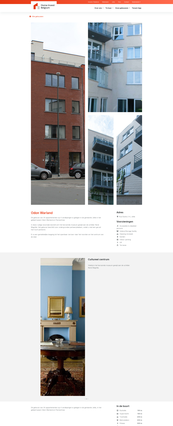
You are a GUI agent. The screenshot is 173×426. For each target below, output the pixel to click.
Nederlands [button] (136, 2)
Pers (119, 2)
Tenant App (136, 8)
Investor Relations (93, 2)
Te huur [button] (108, 8)
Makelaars (105, 2)
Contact (126, 2)
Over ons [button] (98, 8)
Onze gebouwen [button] (122, 8)
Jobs (113, 2)
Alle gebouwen (37, 16)
